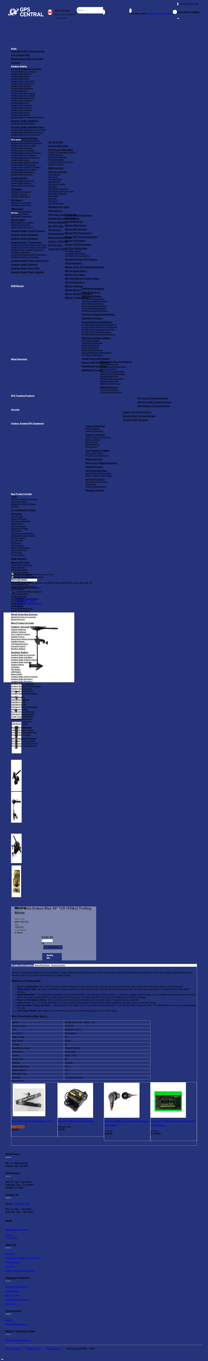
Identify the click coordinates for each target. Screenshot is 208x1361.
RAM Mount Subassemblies (96, 338)
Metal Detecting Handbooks (112, 372)
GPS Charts (53, 196)
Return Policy (12, 1295)
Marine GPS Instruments (78, 244)
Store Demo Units (20, 55)
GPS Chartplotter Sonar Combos (82, 278)
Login (150, 13)
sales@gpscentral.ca (16, 1229)
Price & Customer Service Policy (22, 1257)
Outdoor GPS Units (19, 550)
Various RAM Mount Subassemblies (96, 353)
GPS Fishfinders (73, 263)
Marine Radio (16, 674)
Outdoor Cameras (95, 434)
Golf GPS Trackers (56, 164)
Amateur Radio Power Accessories (26, 686)
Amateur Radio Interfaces (22, 88)
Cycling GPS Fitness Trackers (60, 162)
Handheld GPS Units (58, 207)
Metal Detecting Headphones (112, 374)
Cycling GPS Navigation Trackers (62, 152)
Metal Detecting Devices (24, 614)
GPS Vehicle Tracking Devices (154, 406)
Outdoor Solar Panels (94, 431)
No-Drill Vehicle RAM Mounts (97, 322)
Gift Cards (10, 1303)
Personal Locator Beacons (22, 533)
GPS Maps (52, 187)
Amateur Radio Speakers (21, 100)
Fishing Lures (70, 218)
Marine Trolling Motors (20, 611)
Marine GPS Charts (75, 274)
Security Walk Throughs (135, 420)
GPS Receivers (17, 545)
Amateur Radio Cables (20, 76)
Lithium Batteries (92, 429)
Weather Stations (94, 490)
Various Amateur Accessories (24, 72)
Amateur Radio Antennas (24, 138)
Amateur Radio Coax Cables (23, 81)
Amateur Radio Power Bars (22, 691)
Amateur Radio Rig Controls (22, 98)
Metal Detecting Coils (109, 364)
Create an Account (162, 13)
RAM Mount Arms (91, 292)
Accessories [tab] (58, 965)
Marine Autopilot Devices (21, 608)
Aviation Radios (17, 665)
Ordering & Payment (16, 1286)
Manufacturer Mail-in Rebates (27, 59)
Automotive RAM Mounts (92, 343)
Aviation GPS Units (58, 146)
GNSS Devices (56, 168)
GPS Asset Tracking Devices (153, 398)
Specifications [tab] (42, 965)
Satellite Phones (94, 467)
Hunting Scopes (93, 459)
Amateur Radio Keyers (20, 112)
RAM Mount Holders (92, 318)
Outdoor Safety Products (95, 487)
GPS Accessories (57, 172)
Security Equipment (21, 727)
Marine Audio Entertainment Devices (84, 267)
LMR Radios (16, 672)
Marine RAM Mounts (90, 348)
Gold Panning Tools (108, 369)
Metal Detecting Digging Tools (113, 367)
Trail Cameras (91, 447)
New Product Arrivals (21, 494)
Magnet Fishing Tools (109, 376)
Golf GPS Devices (55, 155)
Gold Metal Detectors (109, 390)
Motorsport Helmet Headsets (101, 463)
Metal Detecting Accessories (116, 362)
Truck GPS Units (18, 555)
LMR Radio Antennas (19, 214)
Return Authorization (16, 1324)
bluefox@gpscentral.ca (18, 1340)
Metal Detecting (19, 359)
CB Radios (15, 667)
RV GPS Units (16, 553)
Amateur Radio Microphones (23, 93)
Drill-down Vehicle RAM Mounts (98, 314)
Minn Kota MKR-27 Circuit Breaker (76, 1121)
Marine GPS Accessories (78, 215)
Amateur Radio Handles (21, 86)
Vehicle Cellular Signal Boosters (98, 476)
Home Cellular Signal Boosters (98, 473)
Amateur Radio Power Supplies (24, 693)
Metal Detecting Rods (109, 381)
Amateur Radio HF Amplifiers (23, 123)
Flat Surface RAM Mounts (92, 355)
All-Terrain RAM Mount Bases (94, 308)
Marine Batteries (74, 221)
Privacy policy (33, 1348)
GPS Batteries (54, 182)
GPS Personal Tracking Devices (155, 402)
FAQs (8, 1234)
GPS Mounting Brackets (58, 189)
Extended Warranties (16, 1299)
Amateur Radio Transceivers (23, 684)
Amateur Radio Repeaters (22, 681)
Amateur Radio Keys (19, 91)
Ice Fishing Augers (73, 251)
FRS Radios (16, 669)
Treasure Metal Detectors (111, 392)
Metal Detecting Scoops (110, 384)
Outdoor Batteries (95, 426)
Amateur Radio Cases (20, 79)
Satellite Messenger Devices (23, 536)
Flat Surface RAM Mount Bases (94, 311)
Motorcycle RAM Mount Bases (94, 306)
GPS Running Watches (57, 157)
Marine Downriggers (76, 271)
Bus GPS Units (17, 541)
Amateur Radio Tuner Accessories (25, 135)
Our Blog (10, 1266)
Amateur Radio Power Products (24, 677)
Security (15, 410)
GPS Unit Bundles (18, 538)
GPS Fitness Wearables (60, 150)
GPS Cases (53, 177)
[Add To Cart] (53, 947)
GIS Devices (16, 543)
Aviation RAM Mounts (90, 345)
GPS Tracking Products (23, 396)
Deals (14, 49)
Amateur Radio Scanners (21, 689)
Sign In (9, 1320)
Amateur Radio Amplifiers (24, 121)
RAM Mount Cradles (19, 724)
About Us (10, 1253)
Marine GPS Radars (75, 240)
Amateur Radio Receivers (22, 679)
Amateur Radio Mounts (20, 115)
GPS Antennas (54, 174)
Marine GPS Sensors (76, 229)
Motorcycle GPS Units (20, 548)
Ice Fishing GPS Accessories (77, 256)
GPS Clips (52, 199)
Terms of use (12, 1348)
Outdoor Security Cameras (137, 412)
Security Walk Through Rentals (139, 416)
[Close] (178, 18)
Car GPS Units (55, 142)
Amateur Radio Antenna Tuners (28, 127)
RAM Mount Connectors (21, 721)
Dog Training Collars (94, 453)
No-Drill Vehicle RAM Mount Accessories (99, 325)
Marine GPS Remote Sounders (81, 237)
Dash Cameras (91, 442)
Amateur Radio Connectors (22, 84)
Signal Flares (90, 484)
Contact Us (11, 1237)
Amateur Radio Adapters (21, 105)
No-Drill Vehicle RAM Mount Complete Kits (99, 327)
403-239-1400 (21, 1203)
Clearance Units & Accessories (28, 51)
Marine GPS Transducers (78, 233)
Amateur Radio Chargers (21, 110)
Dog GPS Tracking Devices (96, 456)
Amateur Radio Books (20, 103)
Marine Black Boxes (75, 225)
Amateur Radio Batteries (21, 74)
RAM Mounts (17, 286)
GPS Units (16, 514)
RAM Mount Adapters (93, 288)
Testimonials (12, 1262)
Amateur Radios (19, 66)
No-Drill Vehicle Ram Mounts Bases (96, 332)
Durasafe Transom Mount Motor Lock (31, 1121)
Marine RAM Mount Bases (92, 304)
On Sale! (15, 62)
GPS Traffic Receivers (57, 194)
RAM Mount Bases (91, 296)
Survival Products (95, 479)
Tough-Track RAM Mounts (96, 358)
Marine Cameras (74, 286)
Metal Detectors (109, 387)
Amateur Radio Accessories (26, 69)
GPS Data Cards (55, 179)
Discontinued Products (23, 510)
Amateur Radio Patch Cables (23, 96)
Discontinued (53, 1348)
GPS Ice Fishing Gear (76, 248)
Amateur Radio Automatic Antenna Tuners (28, 130)
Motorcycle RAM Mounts (92, 350)
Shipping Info (12, 1291)
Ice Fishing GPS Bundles (75, 253)
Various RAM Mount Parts (21, 719)
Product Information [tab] (22, 965)
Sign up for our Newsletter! (20, 1270)
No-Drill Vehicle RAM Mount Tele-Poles (98, 330)
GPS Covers (53, 201)
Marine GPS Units (20, 562)
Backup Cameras (92, 440)
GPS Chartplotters (75, 282)
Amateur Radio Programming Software (27, 117)
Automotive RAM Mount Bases (94, 301)
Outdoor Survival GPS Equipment (27, 423)
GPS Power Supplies (57, 184)
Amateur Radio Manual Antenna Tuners (27, 132)
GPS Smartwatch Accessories (61, 191)
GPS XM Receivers (56, 203)
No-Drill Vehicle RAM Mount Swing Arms (98, 334)
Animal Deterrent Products (96, 482)
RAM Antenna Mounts (91, 341)
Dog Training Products (97, 450)
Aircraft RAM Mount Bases (93, 299)
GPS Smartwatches (56, 160)
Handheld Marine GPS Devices (81, 259)
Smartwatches (19, 558)
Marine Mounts (17, 606)
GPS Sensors (55, 211)
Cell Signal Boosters (96, 470)
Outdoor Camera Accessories (98, 437)
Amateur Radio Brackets (21, 108)
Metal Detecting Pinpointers (112, 379)
